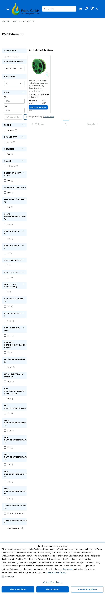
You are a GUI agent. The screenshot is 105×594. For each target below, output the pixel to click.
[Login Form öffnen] (96, 8)
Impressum (68, 569)
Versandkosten (48, 117)
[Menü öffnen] (7, 8)
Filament (16, 21)
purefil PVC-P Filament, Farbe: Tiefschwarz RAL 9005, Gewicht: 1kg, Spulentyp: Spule (38, 84)
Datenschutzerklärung (56, 572)
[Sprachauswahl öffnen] (80, 8)
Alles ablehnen (52, 589)
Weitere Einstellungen (52, 582)
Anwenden (15, 117)
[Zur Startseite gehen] (25, 9)
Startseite (6, 21)
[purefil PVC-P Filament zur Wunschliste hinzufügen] (47, 74)
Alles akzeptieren (18, 589)
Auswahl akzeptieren (87, 589)
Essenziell (9, 576)
